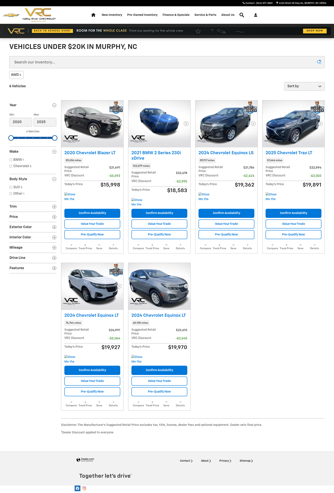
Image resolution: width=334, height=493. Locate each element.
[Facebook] (77, 488)
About (205, 461)
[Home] (11, 15)
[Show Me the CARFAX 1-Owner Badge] (71, 197)
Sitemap (245, 461)
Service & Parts (205, 15)
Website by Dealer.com (85, 460)
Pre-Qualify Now (92, 234)
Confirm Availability (92, 213)
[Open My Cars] (254, 15)
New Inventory (112, 15)
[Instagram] (84, 488)
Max (36, 114)
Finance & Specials (176, 15)
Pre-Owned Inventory (142, 15)
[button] (92, 160)
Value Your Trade (92, 224)
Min (11, 114)
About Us (227, 15)
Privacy (224, 461)
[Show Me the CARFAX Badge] (138, 202)
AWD (16, 75)
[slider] (11, 138)
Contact (185, 461)
